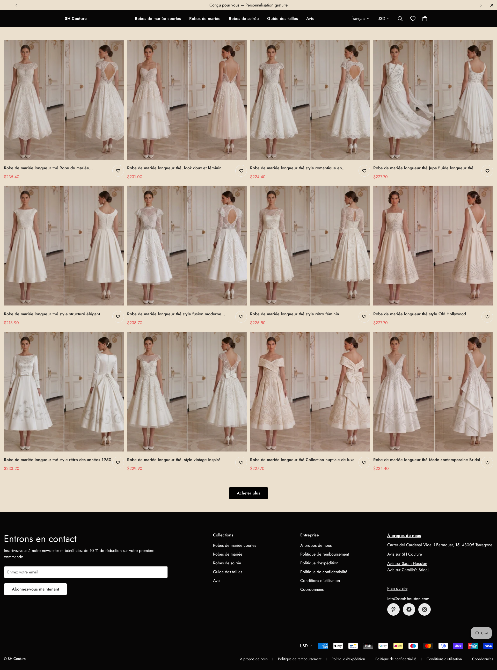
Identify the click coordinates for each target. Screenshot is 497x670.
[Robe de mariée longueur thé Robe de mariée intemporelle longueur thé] (64, 100)
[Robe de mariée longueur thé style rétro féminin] (310, 245)
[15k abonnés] (409, 609)
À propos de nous (316, 545)
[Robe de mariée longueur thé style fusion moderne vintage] (187, 245)
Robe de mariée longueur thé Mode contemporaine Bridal (426, 460)
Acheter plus (248, 493)
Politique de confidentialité (323, 572)
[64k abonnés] (424, 609)
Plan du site (397, 588)
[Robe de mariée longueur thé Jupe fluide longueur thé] (433, 100)
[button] (425, 19)
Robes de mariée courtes (158, 18)
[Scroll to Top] (487, 642)
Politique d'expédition (319, 563)
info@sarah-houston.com (408, 599)
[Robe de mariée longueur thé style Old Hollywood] (433, 245)
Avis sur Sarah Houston (407, 563)
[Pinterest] (393, 609)
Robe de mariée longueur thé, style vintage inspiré (174, 460)
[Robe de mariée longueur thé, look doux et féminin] (187, 100)
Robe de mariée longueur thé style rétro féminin (294, 314)
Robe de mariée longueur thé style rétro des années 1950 (57, 460)
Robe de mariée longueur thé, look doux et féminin (174, 168)
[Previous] (16, 5)
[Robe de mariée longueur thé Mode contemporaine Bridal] (433, 391)
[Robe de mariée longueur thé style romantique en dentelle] (310, 100)
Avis (310, 18)
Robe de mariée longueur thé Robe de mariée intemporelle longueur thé (46, 168)
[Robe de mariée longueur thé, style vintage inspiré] (187, 391)
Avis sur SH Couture (404, 554)
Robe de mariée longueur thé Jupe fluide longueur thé (423, 168)
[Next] (481, 5)
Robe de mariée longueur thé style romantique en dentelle (296, 168)
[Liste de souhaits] (118, 171)
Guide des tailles (282, 18)
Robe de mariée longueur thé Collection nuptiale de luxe (302, 460)
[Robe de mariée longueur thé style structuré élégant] (64, 245)
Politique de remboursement (324, 554)
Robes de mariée (205, 18)
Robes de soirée (244, 18)
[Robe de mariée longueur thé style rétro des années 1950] (64, 391)
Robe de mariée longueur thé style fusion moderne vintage (174, 314)
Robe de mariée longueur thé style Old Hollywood (419, 314)
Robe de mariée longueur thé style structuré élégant (52, 314)
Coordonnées (312, 589)
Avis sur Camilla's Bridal (408, 570)
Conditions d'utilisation (320, 581)
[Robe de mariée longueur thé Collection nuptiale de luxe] (310, 391)
